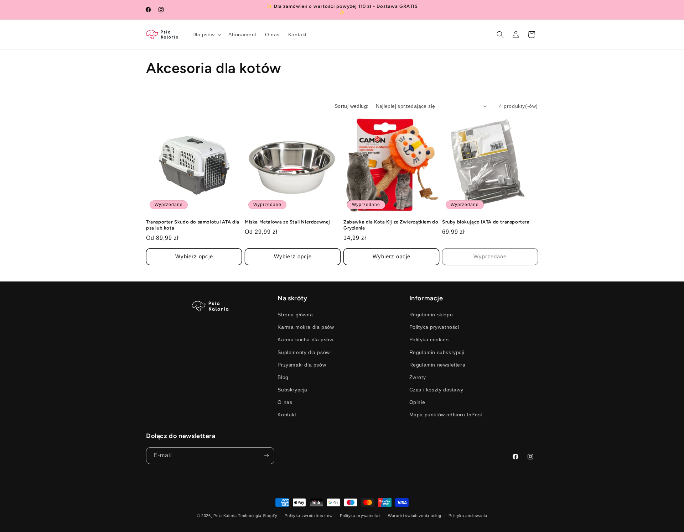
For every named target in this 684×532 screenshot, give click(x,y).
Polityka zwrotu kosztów (308, 515)
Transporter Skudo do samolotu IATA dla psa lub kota (192, 225)
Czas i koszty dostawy (436, 390)
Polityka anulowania (468, 515)
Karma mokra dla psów (306, 327)
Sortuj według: (352, 106)
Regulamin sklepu (431, 314)
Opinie (417, 402)
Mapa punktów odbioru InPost (445, 414)
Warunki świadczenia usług (414, 515)
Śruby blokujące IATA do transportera (486, 222)
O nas (285, 402)
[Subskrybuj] (266, 455)
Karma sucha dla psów (305, 339)
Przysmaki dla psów (302, 365)
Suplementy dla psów (304, 352)
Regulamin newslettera (437, 365)
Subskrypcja (292, 390)
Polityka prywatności (434, 327)
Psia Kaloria (225, 515)
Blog (283, 377)
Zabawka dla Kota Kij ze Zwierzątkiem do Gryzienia (390, 225)
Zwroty (417, 377)
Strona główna (295, 314)
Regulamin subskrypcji (437, 352)
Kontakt (287, 414)
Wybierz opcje (194, 256)
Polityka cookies (429, 339)
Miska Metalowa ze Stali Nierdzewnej (287, 222)
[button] (206, 34)
